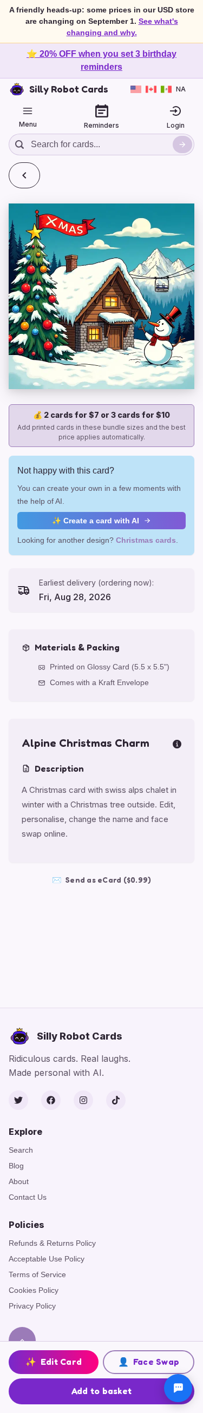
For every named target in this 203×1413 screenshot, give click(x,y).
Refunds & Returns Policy (52, 1243)
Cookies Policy (33, 1290)
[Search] (182, 144)
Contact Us (28, 1197)
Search (21, 1150)
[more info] (177, 743)
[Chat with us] (178, 1388)
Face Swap (149, 1361)
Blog (16, 1165)
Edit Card (53, 1361)
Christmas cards (146, 540)
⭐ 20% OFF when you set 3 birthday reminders (101, 60)
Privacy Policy (32, 1306)
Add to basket (101, 1390)
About (19, 1181)
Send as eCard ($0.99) (102, 879)
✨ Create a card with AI (95, 520)
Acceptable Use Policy (46, 1258)
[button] (101, 296)
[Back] (24, 175)
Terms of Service (37, 1274)
